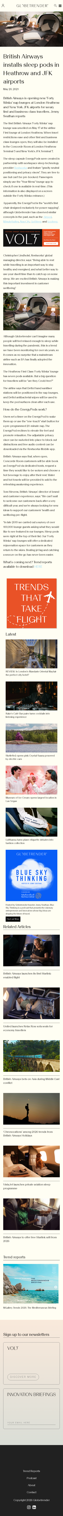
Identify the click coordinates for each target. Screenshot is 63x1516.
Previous (7, 1287)
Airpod (47, 216)
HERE (38, 566)
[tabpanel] (31, 1285)
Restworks (20, 167)
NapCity (25, 221)
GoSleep (36, 221)
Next (55, 1287)
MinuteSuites (11, 221)
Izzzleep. (52, 221)
